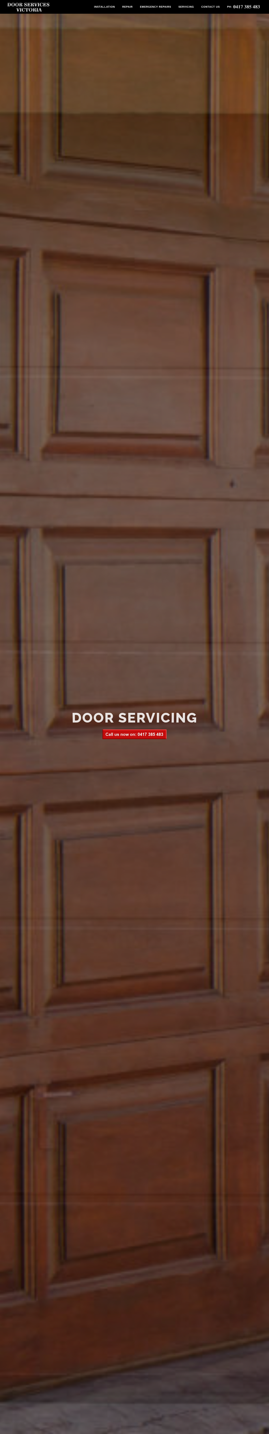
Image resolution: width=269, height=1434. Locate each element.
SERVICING (186, 6)
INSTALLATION (104, 6)
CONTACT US (210, 6)
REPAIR (127, 6)
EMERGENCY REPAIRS (155, 6)
